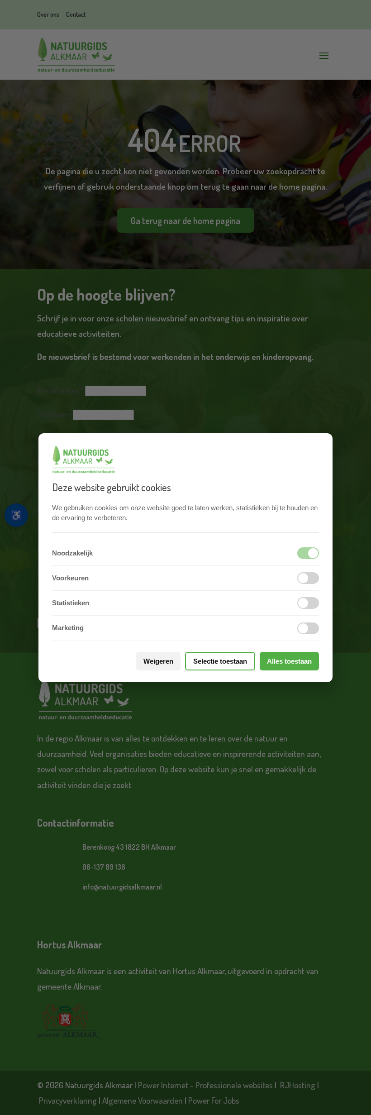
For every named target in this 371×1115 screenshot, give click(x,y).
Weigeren (158, 661)
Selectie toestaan (220, 661)
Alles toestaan (289, 661)
